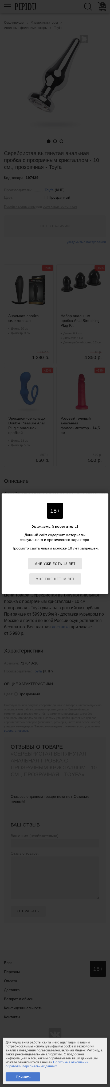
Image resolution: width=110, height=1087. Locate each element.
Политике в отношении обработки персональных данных (47, 1064)
